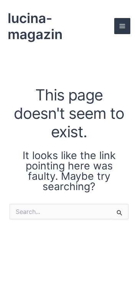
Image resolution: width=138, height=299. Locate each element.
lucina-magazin (35, 26)
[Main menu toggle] (122, 26)
